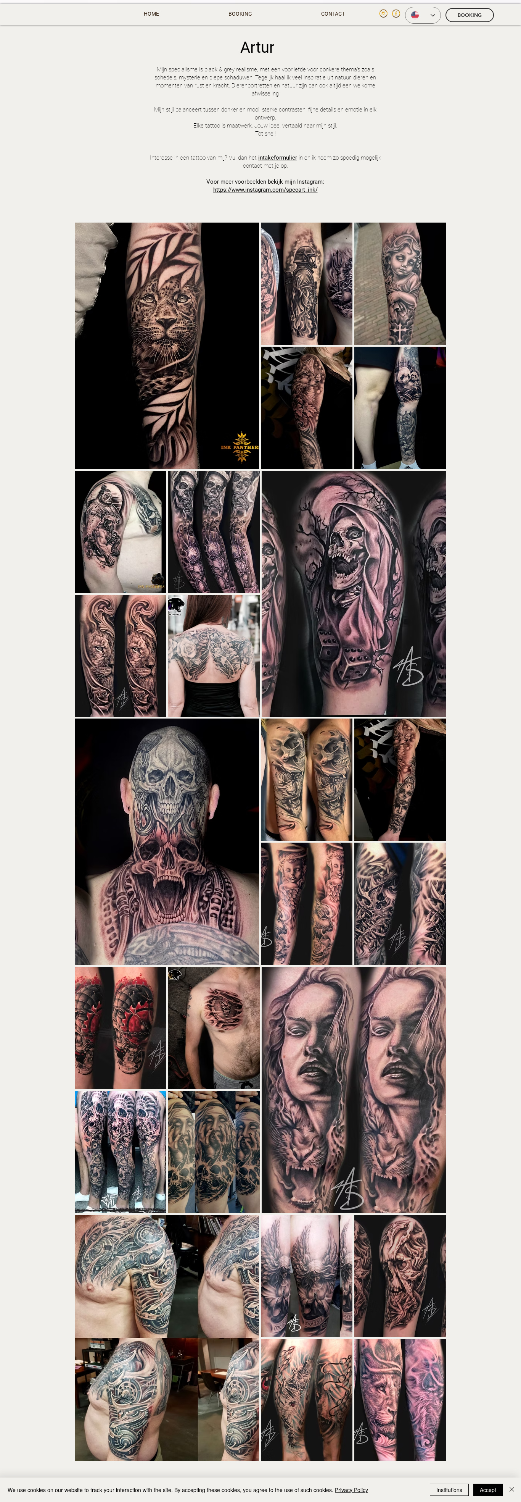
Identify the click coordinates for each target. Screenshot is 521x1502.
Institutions (449, 1490)
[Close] (511, 1490)
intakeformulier (277, 157)
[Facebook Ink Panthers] (396, 13)
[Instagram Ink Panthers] (383, 13)
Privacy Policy (351, 1490)
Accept (488, 1490)
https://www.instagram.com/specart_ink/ (265, 189)
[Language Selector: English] (423, 15)
